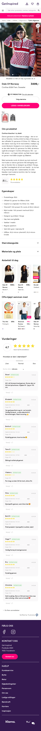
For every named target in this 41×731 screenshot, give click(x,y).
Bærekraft (6, 702)
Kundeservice (7, 670)
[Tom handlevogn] (38, 4)
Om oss (5, 693)
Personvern (6, 688)
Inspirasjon (6, 711)
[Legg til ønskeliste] (38, 26)
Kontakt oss (9, 656)
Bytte (4, 675)
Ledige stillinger (8, 697)
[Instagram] (13, 632)
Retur (4, 679)
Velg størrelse (21, 99)
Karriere (5, 706)
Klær (9, 20)
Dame (3, 20)
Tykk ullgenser (33, 20)
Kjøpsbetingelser (9, 684)
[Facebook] (4, 632)
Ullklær (14, 20)
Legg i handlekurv (20, 105)
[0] (32, 4)
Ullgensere (23, 20)
